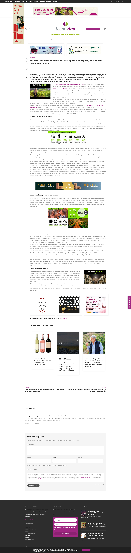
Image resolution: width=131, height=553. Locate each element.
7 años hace (27, 423)
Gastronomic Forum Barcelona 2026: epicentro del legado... (95, 512)
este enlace (63, 318)
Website (80, 457)
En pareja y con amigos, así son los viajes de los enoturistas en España (47, 416)
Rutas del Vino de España (60, 88)
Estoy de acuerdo (32, 469)
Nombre (29, 457)
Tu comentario (31, 444)
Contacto (55, 1)
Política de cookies (33, 1)
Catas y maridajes (82, 39)
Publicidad (17, 1)
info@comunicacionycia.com (85, 477)
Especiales (68, 39)
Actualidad (29, 39)
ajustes (44, 551)
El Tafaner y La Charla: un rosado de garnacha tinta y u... (96, 535)
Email (54, 457)
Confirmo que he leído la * (64, 528)
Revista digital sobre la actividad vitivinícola (65, 35)
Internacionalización (58, 39)
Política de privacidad (45, 1)
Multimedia (91, 39)
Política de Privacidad (38, 478)
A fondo (49, 39)
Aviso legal (24, 1)
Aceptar (86, 549)
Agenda (74, 39)
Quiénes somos (9, 1)
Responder (37, 423)
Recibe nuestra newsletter (93, 29)
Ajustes (94, 549)
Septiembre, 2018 (33, 70)
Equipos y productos (39, 39)
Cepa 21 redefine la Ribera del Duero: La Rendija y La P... (96, 524)
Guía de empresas (100, 39)
